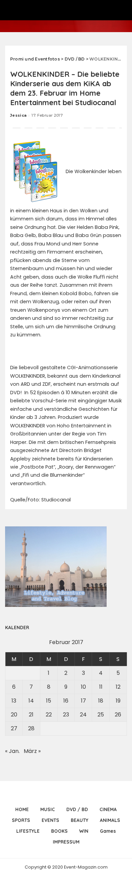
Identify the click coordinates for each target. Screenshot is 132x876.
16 (65, 701)
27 (14, 728)
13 (14, 701)
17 (83, 701)
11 (101, 687)
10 (83, 687)
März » (32, 751)
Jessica (18, 115)
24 (83, 714)
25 (100, 714)
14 (31, 701)
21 (31, 714)
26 (118, 714)
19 (118, 701)
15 (48, 701)
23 (66, 714)
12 (118, 687)
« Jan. (12, 751)
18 (100, 701)
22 (49, 714)
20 (14, 714)
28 (31, 728)
